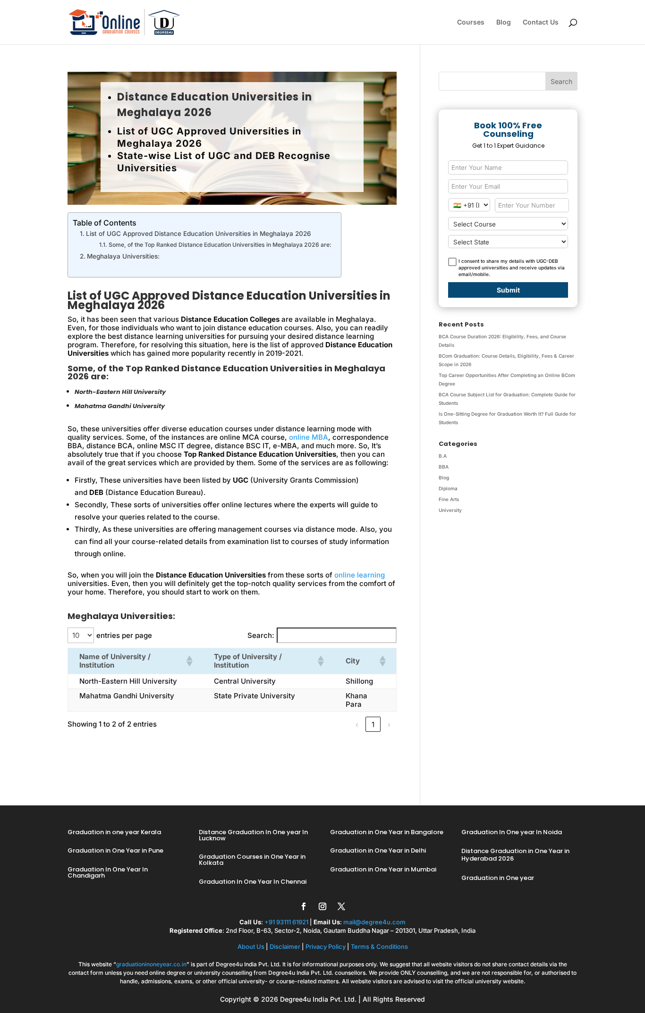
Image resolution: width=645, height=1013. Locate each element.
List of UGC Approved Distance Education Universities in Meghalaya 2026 (199, 233)
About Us (251, 946)
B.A (443, 456)
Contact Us (541, 22)
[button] (189, 661)
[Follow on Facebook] (303, 906)
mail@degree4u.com (374, 922)
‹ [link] (357, 724)
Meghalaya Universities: (123, 256)
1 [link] (373, 724)
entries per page (124, 635)
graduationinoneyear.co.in (151, 964)
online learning (359, 574)
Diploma (448, 488)
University (450, 510)
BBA (444, 466)
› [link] (389, 724)
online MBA (308, 437)
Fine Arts (449, 499)
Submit (508, 290)
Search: (260, 635)
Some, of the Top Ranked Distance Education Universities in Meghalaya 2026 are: (220, 244)
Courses (470, 22)
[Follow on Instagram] (322, 906)
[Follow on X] (341, 906)
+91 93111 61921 (286, 922)
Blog (503, 22)
